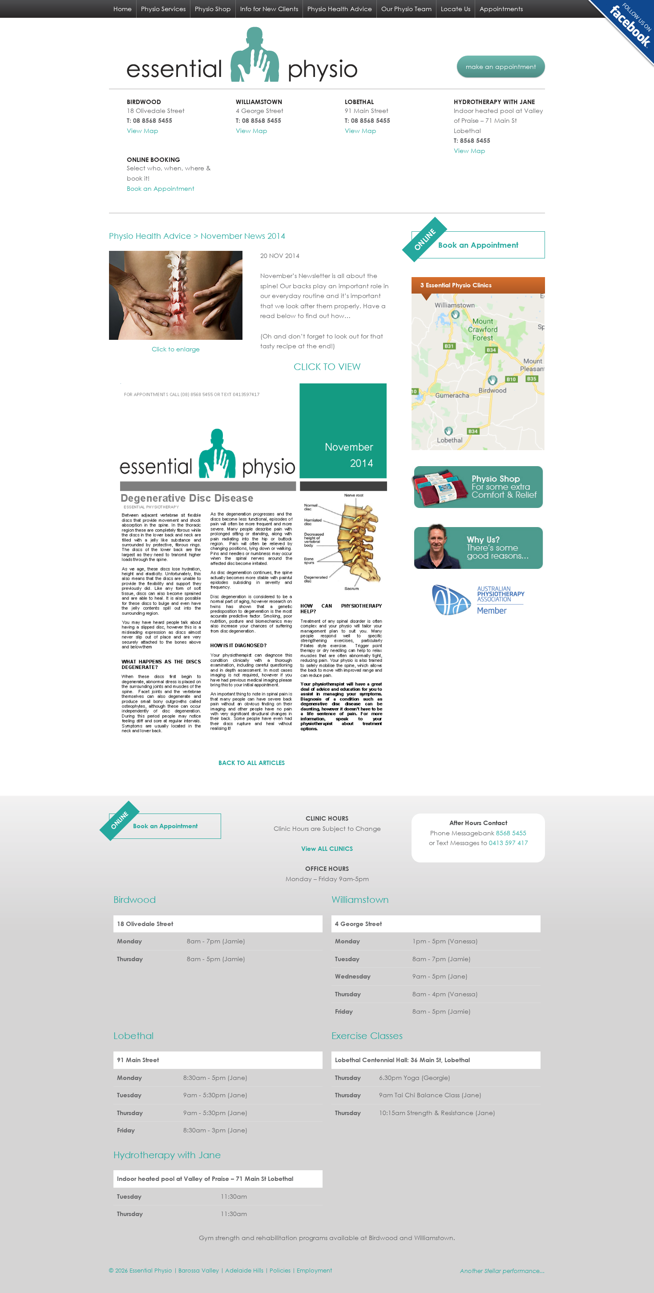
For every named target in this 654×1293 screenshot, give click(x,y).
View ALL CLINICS (327, 848)
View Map (142, 130)
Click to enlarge (176, 349)
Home (122, 8)
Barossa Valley (198, 1270)
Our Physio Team (406, 8)
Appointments (501, 8)
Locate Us (455, 8)
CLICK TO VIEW (327, 366)
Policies (280, 1270)
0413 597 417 (508, 842)
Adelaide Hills (244, 1270)
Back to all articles (251, 762)
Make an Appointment (501, 66)
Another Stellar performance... (502, 1270)
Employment (314, 1270)
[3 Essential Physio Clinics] (478, 447)
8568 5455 (511, 833)
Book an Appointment (160, 188)
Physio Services (163, 8)
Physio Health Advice (339, 8)
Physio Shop (213, 8)
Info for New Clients (269, 8)
